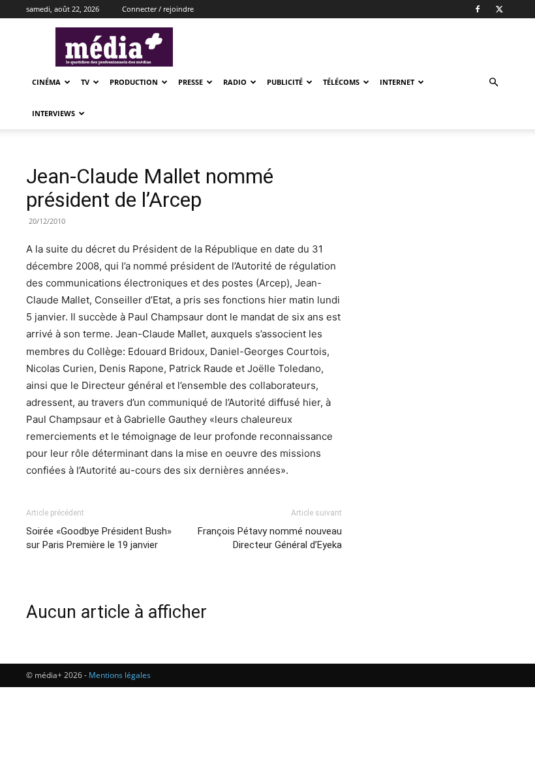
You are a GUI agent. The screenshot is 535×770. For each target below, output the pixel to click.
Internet (397, 82)
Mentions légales (120, 675)
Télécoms (341, 82)
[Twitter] (499, 9)
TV (85, 82)
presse (190, 82)
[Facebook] (477, 9)
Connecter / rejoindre (158, 9)
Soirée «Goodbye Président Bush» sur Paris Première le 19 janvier (99, 538)
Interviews (53, 113)
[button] (493, 82)
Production (134, 82)
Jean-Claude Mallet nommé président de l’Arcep (149, 188)
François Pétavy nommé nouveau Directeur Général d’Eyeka (270, 538)
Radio (235, 82)
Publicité (285, 82)
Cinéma (46, 82)
